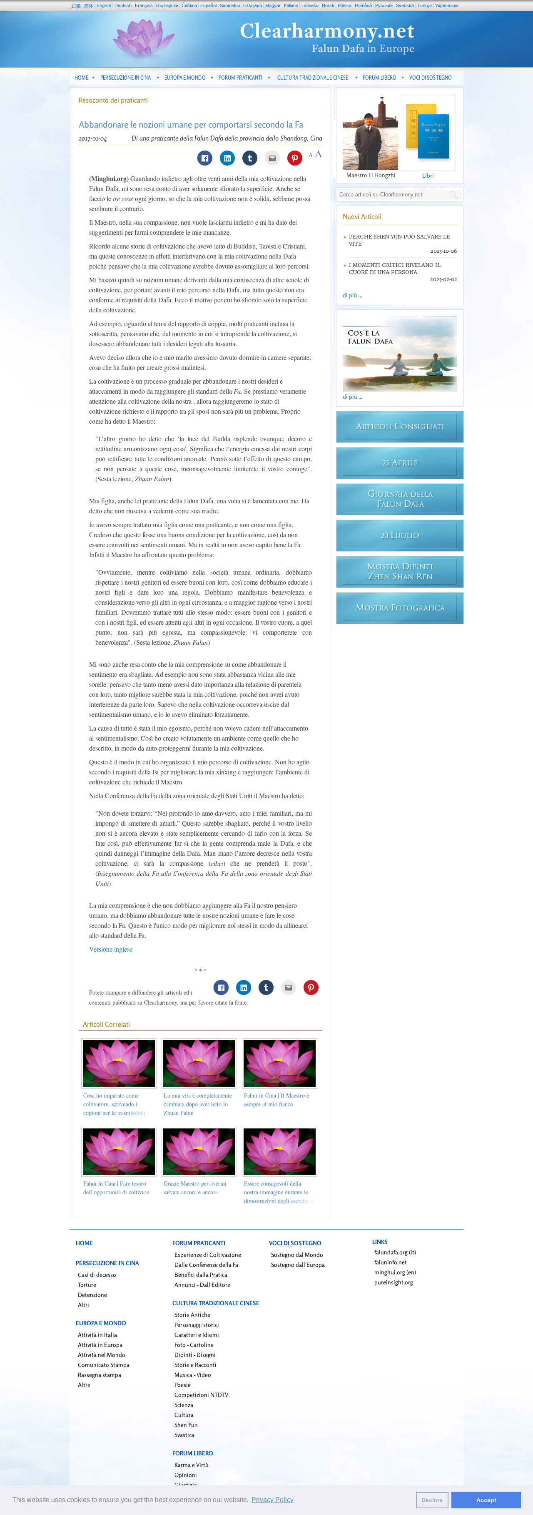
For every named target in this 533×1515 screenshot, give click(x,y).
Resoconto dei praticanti (113, 100)
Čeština (189, 5)
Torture (87, 1284)
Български (167, 5)
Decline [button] (432, 1500)
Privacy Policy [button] (273, 1499)
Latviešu (310, 5)
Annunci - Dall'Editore (202, 1284)
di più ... (352, 295)
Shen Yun (186, 1424)
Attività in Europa (100, 1344)
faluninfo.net (390, 1262)
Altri (83, 1304)
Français (144, 5)
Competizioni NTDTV (201, 1394)
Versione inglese (110, 949)
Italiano (291, 5)
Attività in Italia (97, 1334)
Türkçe (424, 5)
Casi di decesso (97, 1274)
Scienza (183, 1404)
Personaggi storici (196, 1324)
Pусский (384, 5)
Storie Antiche (192, 1314)
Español (208, 5)
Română (363, 5)
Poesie (182, 1384)
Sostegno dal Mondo (297, 1254)
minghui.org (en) (395, 1272)
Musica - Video (192, 1374)
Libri (428, 175)
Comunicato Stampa (104, 1364)
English (104, 5)
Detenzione (92, 1294)
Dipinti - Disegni (195, 1354)
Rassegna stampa (99, 1374)
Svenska (405, 5)
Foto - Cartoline (194, 1344)
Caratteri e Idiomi (196, 1334)
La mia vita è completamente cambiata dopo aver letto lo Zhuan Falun (198, 1104)
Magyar (273, 5)
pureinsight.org (393, 1282)
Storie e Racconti (195, 1364)
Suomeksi (230, 5)
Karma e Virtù (191, 1464)
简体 (88, 5)
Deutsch (123, 5)
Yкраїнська (446, 5)
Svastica (184, 1434)
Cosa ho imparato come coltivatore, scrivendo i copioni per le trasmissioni (114, 1104)
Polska (344, 5)
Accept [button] (486, 1500)
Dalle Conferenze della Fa (206, 1264)
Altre (84, 1384)
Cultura (184, 1414)
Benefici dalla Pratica (200, 1274)
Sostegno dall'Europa (298, 1264)
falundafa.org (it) (395, 1252)
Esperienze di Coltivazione (207, 1254)
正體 (76, 5)
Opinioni (185, 1474)
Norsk (328, 5)
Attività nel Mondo (101, 1354)
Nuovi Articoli (362, 216)
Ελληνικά (252, 5)
